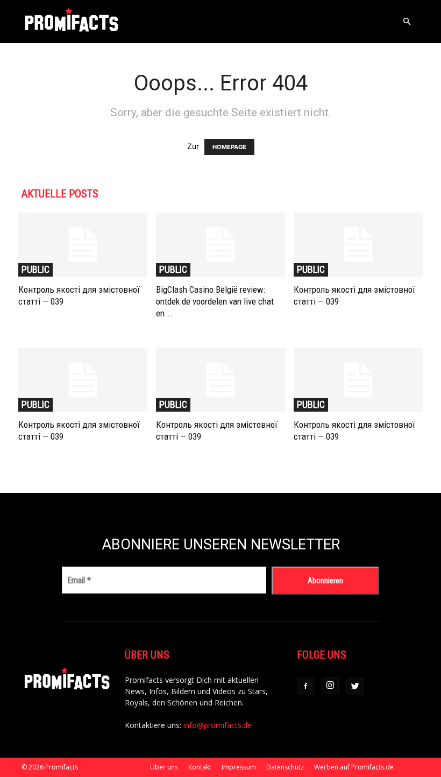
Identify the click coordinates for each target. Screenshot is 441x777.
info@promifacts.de (217, 725)
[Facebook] (305, 686)
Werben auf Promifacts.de (354, 767)
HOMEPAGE (229, 147)
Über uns (164, 767)
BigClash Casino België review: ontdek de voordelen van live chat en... (215, 301)
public (35, 269)
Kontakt (199, 767)
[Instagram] (330, 685)
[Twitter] (355, 686)
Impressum (239, 767)
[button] (406, 22)
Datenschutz (285, 767)
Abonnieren (325, 580)
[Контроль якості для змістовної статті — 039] (82, 245)
